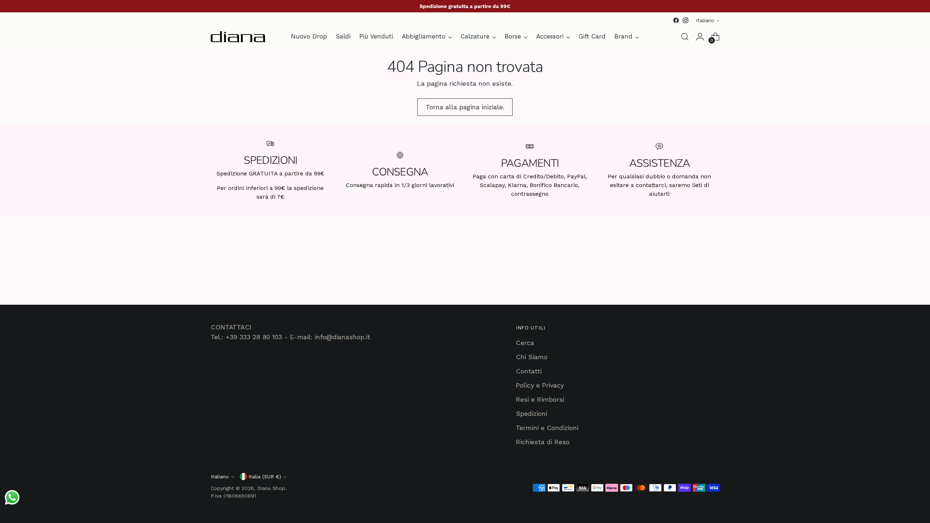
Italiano (705, 20)
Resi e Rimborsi (540, 399)
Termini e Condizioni (547, 427)
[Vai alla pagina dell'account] (700, 36)
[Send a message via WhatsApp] (12, 497)
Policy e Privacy (540, 385)
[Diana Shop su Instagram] (685, 20)
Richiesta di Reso (543, 442)
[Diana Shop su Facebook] (676, 20)
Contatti (529, 371)
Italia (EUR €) (264, 476)
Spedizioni (531, 413)
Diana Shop (271, 488)
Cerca (525, 342)
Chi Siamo (531, 357)
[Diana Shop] (238, 36)
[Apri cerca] (685, 36)
